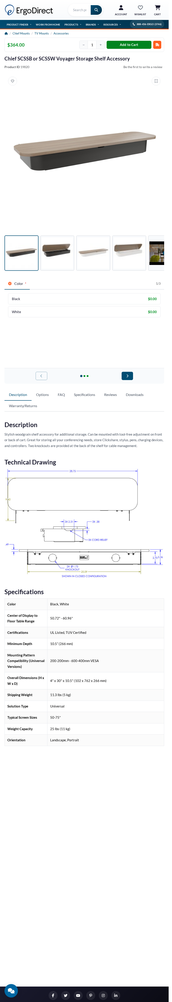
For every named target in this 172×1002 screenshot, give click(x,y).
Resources (110, 24)
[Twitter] (65, 995)
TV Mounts (41, 33)
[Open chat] (11, 991)
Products (71, 24)
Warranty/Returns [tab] (23, 406)
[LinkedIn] (115, 995)
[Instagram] (103, 995)
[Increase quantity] (101, 45)
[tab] (17, 284)
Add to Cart (129, 45)
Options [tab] (42, 394)
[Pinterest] (90, 995)
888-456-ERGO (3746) (149, 24)
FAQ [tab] (61, 394)
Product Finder (17, 24)
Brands (91, 24)
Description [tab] (18, 394)
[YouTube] (78, 995)
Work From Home (48, 24)
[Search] (96, 10)
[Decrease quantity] (84, 45)
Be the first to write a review (142, 67)
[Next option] (127, 376)
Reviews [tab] (110, 394)
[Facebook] (53, 995)
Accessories (61, 33)
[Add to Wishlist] (12, 81)
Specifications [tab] (84, 394)
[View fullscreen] (156, 81)
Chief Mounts (21, 33)
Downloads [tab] (135, 394)
